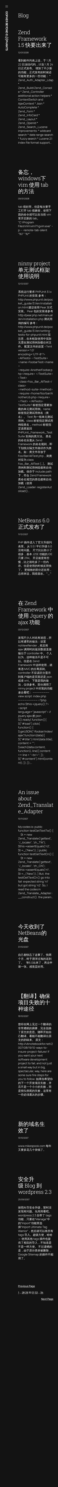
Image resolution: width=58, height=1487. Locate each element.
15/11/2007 (23, 818)
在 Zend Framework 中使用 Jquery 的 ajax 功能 (35, 612)
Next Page (47, 1299)
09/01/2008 (23, 198)
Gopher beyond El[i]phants (7, 31)
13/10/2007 (23, 1137)
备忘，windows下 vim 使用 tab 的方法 (33, 181)
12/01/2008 (23, 52)
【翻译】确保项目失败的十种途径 (34, 1002)
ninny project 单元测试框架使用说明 (34, 269)
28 (23, 1292)
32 (36, 1292)
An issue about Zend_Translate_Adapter (35, 801)
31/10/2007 (23, 946)
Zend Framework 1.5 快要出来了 (35, 38)
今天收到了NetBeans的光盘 (32, 932)
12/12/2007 (23, 283)
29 (26, 1292)
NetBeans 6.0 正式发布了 (33, 523)
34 (41, 1292)
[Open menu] (7, 6)
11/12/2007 (23, 534)
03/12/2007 (23, 629)
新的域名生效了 (31, 1127)
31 (33, 1292)
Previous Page (26, 1286)
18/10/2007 (23, 1016)
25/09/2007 (24, 1199)
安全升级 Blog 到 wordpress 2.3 (35, 1185)
